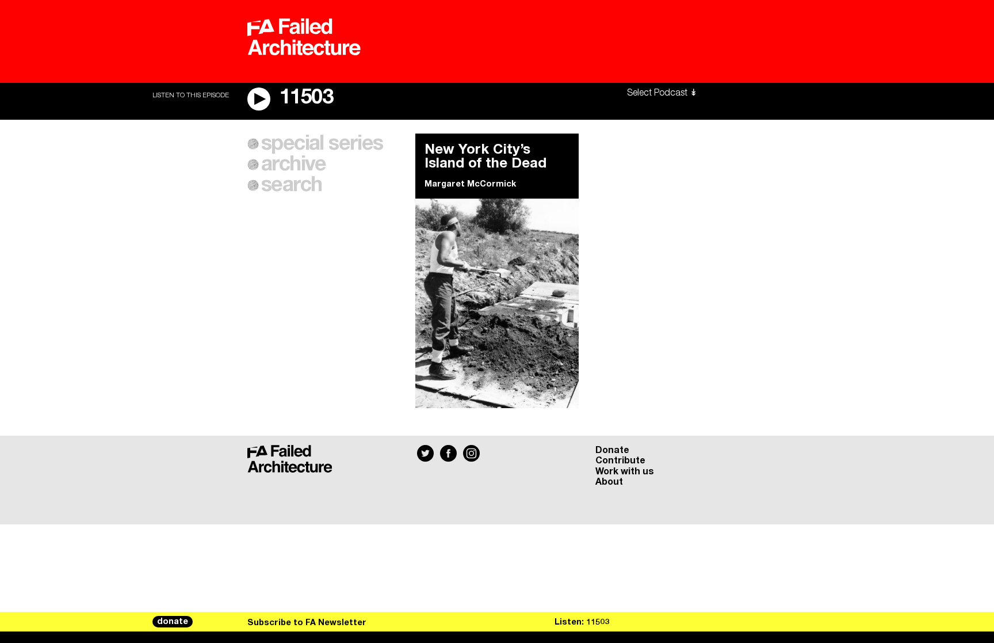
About (609, 481)
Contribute (620, 460)
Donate (612, 450)
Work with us (624, 471)
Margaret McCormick (470, 184)
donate (172, 622)
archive (293, 164)
